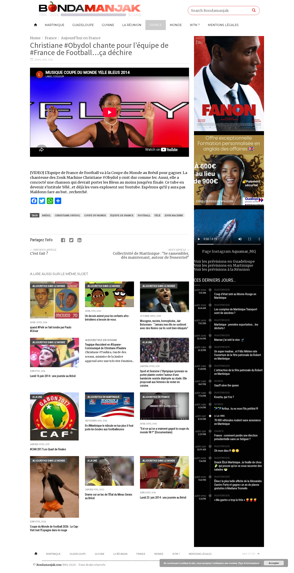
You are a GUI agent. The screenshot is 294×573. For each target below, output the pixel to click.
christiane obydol (67, 215)
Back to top (248, 553)
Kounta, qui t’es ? (224, 397)
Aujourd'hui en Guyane (101, 340)
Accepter (274, 563)
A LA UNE (147, 342)
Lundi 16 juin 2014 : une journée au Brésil (53, 376)
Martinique (54, 25)
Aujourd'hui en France (81, 38)
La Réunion (131, 25)
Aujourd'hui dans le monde (48, 286)
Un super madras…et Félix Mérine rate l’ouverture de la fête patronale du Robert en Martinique (237, 355)
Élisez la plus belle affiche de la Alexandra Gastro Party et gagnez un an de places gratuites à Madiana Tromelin (238, 484)
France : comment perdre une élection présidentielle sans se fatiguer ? (236, 437)
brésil (46, 215)
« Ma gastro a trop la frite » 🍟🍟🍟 (235, 500)
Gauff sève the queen (226, 385)
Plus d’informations (248, 563)
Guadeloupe (83, 25)
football (144, 215)
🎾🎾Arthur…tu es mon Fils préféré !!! (236, 408)
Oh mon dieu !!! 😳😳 (226, 450)
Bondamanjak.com (49, 565)
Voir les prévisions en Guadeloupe (224, 261)
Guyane (108, 25)
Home (35, 38)
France (155, 25)
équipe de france (121, 215)
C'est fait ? (39, 253)
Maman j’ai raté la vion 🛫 (229, 340)
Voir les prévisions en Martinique (223, 265)
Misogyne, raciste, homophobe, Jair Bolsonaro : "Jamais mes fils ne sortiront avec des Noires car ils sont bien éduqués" (164, 324)
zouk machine (174, 215)
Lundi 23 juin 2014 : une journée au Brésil (163, 497)
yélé (157, 215)
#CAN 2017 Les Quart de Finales (48, 449)
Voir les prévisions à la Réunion (222, 269)
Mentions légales (223, 25)
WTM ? (195, 25)
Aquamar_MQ (244, 251)
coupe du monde (95, 215)
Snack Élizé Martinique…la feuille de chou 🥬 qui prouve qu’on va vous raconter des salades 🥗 (238, 465)
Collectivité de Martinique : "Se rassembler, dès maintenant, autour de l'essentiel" (151, 255)
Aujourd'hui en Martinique (103, 396)
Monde (176, 25)
